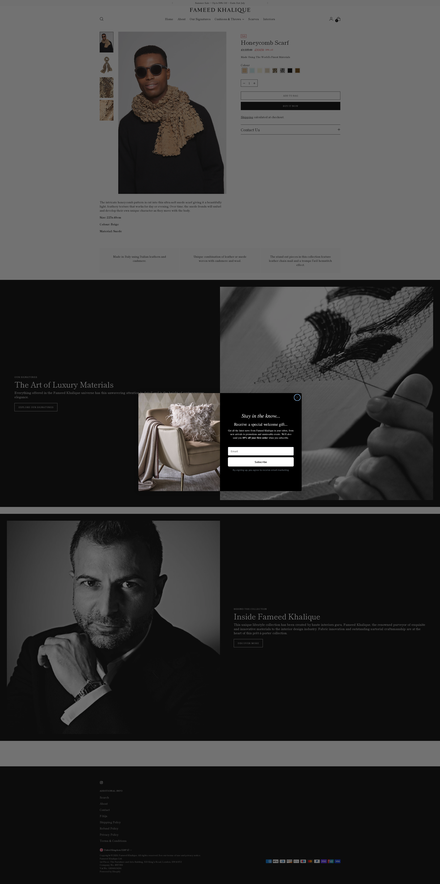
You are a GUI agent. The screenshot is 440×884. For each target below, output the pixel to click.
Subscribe (261, 462)
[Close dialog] (297, 397)
